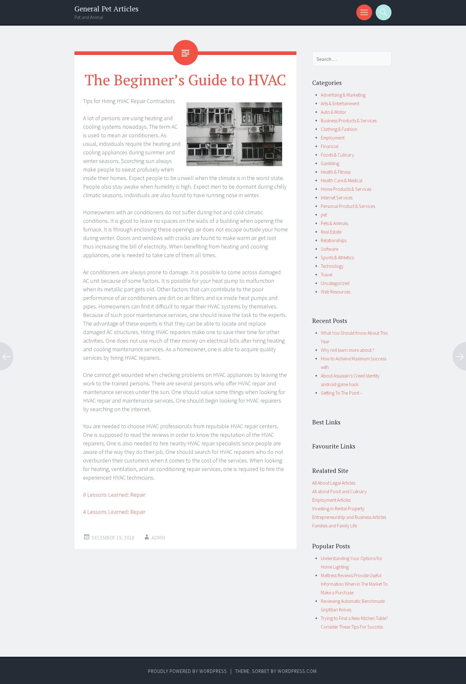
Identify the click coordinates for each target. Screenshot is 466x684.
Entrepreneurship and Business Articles (349, 517)
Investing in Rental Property (338, 509)
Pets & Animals (334, 223)
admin (158, 538)
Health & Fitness (336, 172)
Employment (333, 138)
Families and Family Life (334, 526)
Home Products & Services (346, 189)
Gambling (330, 163)
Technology (332, 266)
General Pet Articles (106, 9)
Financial (329, 146)
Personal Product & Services (348, 206)
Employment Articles (331, 500)
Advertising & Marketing (343, 95)
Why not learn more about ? (347, 350)
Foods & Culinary (337, 155)
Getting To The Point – (341, 393)
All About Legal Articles (333, 483)
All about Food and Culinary (339, 491)
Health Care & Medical (341, 180)
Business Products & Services (349, 121)
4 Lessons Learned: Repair (114, 511)
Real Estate (331, 232)
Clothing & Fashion (339, 129)
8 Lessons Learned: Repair (114, 494)
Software (329, 249)
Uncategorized (335, 283)
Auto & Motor (333, 112)
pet (324, 215)
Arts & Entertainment (340, 103)
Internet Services (337, 198)
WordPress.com (297, 671)
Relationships (333, 240)
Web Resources (335, 292)
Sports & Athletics (337, 258)
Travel (326, 275)
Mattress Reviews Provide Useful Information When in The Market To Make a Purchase (354, 584)
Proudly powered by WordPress (187, 671)
